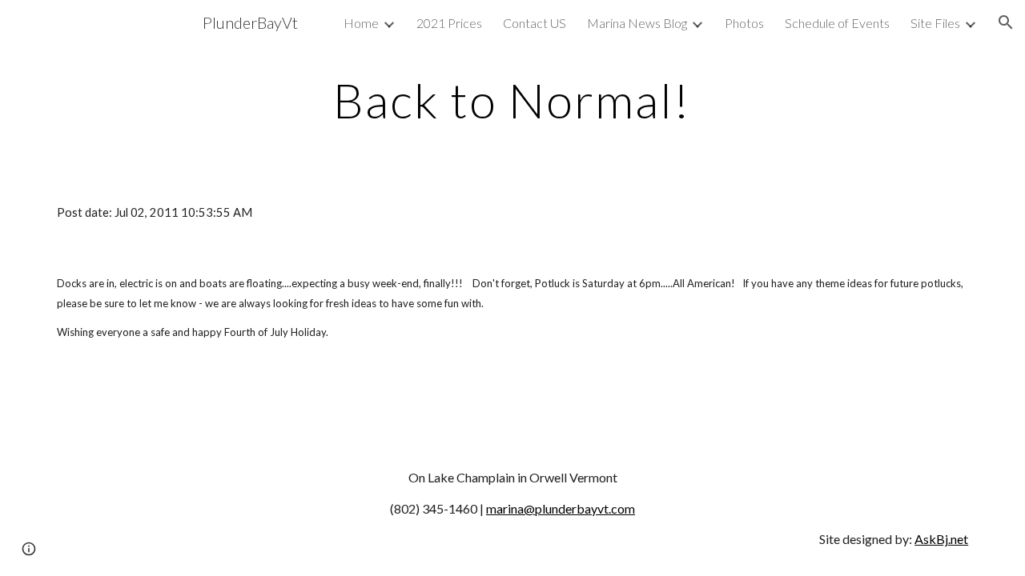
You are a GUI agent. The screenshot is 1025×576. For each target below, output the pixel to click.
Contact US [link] (534, 22)
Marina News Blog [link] (637, 22)
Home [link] (361, 22)
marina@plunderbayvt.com (560, 508)
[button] (1006, 22)
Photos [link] (744, 22)
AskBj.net (941, 538)
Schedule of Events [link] (837, 22)
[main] (512, 100)
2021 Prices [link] (449, 22)
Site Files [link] (935, 22)
